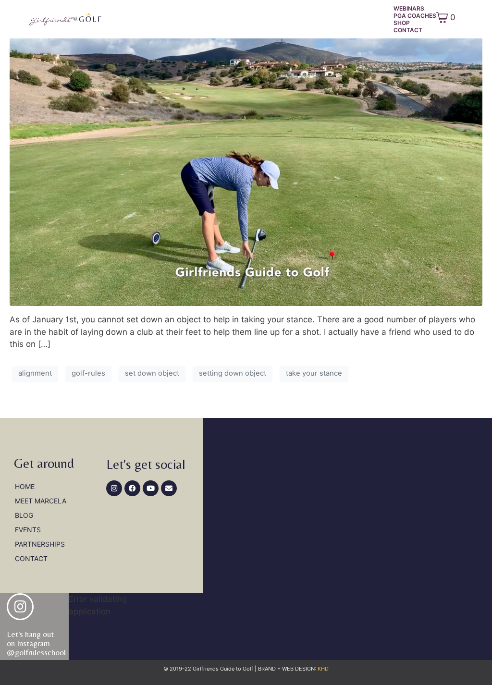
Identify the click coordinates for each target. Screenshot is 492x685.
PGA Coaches (415, 15)
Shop (402, 22)
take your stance (314, 373)
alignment (35, 373)
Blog (24, 515)
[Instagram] (114, 488)
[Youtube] (151, 488)
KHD (322, 668)
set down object (152, 373)
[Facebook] (132, 488)
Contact (408, 30)
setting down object (232, 373)
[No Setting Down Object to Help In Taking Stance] (246, 171)
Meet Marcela (40, 501)
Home (25, 486)
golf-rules (88, 373)
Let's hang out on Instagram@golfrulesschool (36, 643)
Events (28, 530)
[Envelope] (169, 488)
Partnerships (40, 544)
